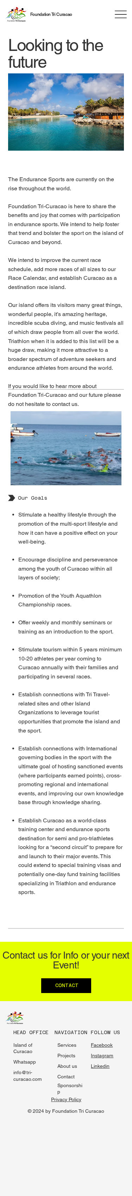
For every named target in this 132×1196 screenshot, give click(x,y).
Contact (66, 1076)
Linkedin (100, 1066)
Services (66, 1045)
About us (67, 1066)
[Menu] (121, 14)
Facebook (102, 1045)
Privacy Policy (66, 1099)
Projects (66, 1055)
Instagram (102, 1055)
